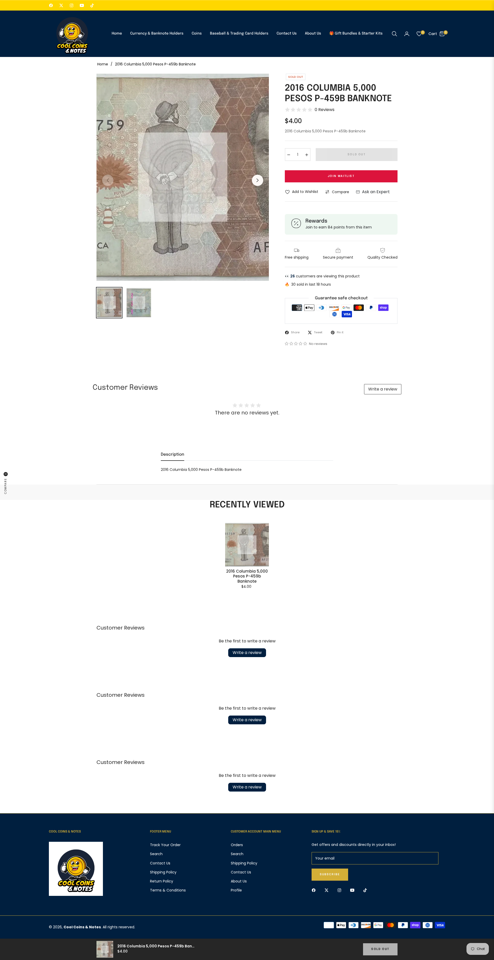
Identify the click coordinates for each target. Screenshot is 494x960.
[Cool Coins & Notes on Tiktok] (366, 890)
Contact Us (160, 863)
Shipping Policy (163, 872)
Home (102, 64)
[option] (182, 177)
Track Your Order (165, 844)
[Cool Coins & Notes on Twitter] (327, 890)
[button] (394, 34)
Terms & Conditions (168, 890)
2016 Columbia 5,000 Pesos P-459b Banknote (247, 576)
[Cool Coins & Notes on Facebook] (315, 890)
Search (156, 853)
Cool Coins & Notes (82, 927)
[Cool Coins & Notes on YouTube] (353, 890)
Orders (237, 844)
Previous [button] (107, 180)
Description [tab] (172, 454)
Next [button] (257, 180)
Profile (236, 890)
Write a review (382, 389)
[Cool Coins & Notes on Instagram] (340, 890)
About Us (239, 881)
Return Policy (161, 881)
